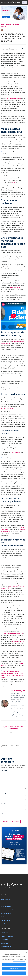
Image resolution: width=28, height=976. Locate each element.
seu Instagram (16, 452)
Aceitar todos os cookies (14, 973)
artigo (14, 182)
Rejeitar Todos (14, 968)
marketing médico (7, 408)
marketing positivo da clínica (13, 633)
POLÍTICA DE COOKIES (19, 961)
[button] (2, 2)
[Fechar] (26, 952)
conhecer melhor (18, 641)
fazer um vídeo (15, 287)
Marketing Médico (7, 24)
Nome (3, 794)
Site (2, 813)
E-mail (3, 804)
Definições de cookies (14, 964)
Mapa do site (4, 890)
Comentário (5, 770)
